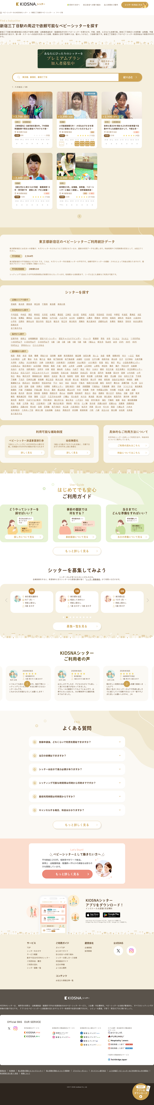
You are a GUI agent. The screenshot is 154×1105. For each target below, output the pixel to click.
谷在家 (122, 410)
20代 (121, 342)
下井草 (138, 376)
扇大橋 (114, 410)
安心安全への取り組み (92, 5)
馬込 (13, 403)
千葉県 (45, 304)
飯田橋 (78, 356)
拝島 (30, 396)
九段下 (75, 369)
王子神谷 (129, 359)
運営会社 (3, 1070)
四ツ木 (98, 407)
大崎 (41, 362)
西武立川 (26, 383)
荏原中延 (105, 359)
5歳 (79, 342)
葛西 (53, 366)
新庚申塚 (84, 410)
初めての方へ (74, 5)
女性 (108, 338)
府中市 (105, 318)
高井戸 (109, 383)
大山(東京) (81, 362)
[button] (63, 617)
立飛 (20, 386)
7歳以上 (92, 342)
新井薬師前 (68, 356)
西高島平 (79, 393)
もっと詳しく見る (77, 824)
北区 (139, 314)
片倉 (59, 366)
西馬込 (119, 393)
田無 (26, 386)
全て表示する (16, 328)
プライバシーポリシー (80, 1070)
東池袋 (91, 396)
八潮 (97, 410)
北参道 (129, 410)
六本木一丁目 (27, 410)
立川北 (13, 386)
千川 (55, 383)
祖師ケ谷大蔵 (92, 383)
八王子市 (63, 318)
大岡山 (21, 362)
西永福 (13, 393)
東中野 (134, 396)
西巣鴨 (70, 393)
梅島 (49, 359)
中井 (79, 390)
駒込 (18, 376)
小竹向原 (131, 373)
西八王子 (110, 393)
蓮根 (36, 396)
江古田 (87, 359)
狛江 (13, 376)
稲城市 (120, 321)
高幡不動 (125, 383)
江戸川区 (53, 318)
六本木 (129, 407)
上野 (24, 359)
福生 (104, 400)
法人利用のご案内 (111, 5)
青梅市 (97, 318)
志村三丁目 (129, 376)
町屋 (18, 403)
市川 (124, 356)
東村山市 (30, 321)
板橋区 (21, 318)
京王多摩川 (120, 369)
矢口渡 (65, 407)
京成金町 (55, 373)
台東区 (52, 314)
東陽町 (13, 390)
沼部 (131, 393)
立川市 (72, 318)
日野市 (21, 321)
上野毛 (97, 366)
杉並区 (125, 314)
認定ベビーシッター (48, 338)
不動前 (111, 400)
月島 (119, 386)
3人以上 (125, 338)
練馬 (13, 396)
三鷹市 (89, 318)
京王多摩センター (134, 369)
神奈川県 (61, 304)
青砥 (18, 356)
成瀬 (133, 390)
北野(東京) (30, 369)
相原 (13, 356)
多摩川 (39, 386)
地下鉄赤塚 (58, 359)
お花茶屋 (37, 366)
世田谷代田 (46, 383)
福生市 (56, 321)
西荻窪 (37, 393)
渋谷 (120, 376)
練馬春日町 (21, 396)
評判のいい (26, 345)
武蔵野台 (14, 407)
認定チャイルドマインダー (70, 338)
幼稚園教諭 (33, 338)
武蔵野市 (81, 318)
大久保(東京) (31, 362)
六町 (91, 410)
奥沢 (113, 362)
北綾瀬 (134, 366)
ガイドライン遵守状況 (98, 1070)
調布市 (121, 318)
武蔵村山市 (103, 321)
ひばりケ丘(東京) (33, 400)
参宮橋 (90, 376)
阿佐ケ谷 (44, 356)
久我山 (68, 369)
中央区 (23, 314)
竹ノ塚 (134, 383)
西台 (94, 393)
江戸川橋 (96, 359)
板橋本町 (116, 356)
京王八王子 (25, 373)
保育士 (23, 338)
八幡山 (66, 396)
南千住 (77, 403)
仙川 (61, 383)
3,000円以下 (43, 342)
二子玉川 (79, 400)
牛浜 (35, 359)
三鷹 (49, 403)
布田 (87, 400)
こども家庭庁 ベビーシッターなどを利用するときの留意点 (128, 1070)
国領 (123, 373)
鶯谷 (30, 359)
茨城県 (13, 304)
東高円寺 (117, 396)
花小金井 (75, 396)
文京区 (45, 314)
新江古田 (49, 379)
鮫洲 (83, 376)
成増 (127, 390)
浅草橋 (53, 356)
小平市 (13, 321)
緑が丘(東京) (58, 403)
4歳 (74, 342)
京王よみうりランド (40, 373)
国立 (82, 369)
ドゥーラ (87, 338)
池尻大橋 (87, 356)
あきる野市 (138, 321)
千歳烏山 (96, 386)
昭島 (30, 356)
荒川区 (13, 318)
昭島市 (113, 318)
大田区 (91, 314)
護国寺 (47, 376)
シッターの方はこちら (133, 5)
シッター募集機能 (93, 579)
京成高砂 (74, 373)
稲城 (138, 356)
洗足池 (74, 383)
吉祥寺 (40, 369)
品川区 (76, 314)
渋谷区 (109, 314)
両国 (113, 407)
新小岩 (76, 379)
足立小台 (105, 410)
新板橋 (41, 379)
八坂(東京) (75, 407)
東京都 (52, 304)
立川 (141, 383)
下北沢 (21, 379)
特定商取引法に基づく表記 (9, 1073)
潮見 (106, 376)
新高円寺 (84, 379)
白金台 (57, 410)
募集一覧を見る (77, 626)
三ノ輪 (84, 403)
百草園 (47, 407)
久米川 (95, 369)
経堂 (53, 369)
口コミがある (38, 345)
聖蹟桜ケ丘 (15, 383)
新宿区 (37, 314)
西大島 (29, 393)
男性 (102, 338)
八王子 (43, 396)
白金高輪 (49, 410)
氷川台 (83, 396)
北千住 (21, 369)
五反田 (54, 376)
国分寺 (116, 373)
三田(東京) (40, 403)
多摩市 (113, 321)
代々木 (106, 407)
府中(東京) (95, 400)
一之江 (131, 356)
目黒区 (84, 314)
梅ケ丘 (42, 359)
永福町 (79, 359)
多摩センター (57, 386)
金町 (65, 366)
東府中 (21, 400)
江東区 (68, 314)
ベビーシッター (75, 32)
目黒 (40, 407)
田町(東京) (69, 386)
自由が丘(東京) (118, 379)
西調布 (101, 393)
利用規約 (12, 1070)
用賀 (91, 407)
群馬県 (29, 304)
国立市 (48, 321)
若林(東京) (15, 410)
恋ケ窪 (93, 373)
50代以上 (15, 345)
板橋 (108, 356)
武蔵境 (121, 403)
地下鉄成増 (69, 359)
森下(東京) (56, 407)
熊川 (88, 369)
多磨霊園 (86, 386)
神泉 (100, 379)
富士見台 (69, 400)
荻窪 (101, 362)
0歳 (53, 342)
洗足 (67, 383)
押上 (119, 362)
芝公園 (113, 376)
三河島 (25, 403)
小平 (139, 373)
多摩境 (47, 386)
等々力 (47, 390)
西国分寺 (53, 393)
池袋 (102, 356)
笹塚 (77, 376)
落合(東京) (26, 366)
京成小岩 (64, 373)
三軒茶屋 (98, 376)
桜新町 (70, 376)
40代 (134, 342)
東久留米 (108, 396)
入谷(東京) (15, 359)
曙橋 (36, 356)
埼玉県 (37, 304)
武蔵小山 (113, 403)
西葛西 (45, 393)
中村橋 (113, 390)
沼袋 (126, 393)
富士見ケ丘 (59, 400)
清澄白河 (66, 410)
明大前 (33, 407)
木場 (47, 369)
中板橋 (86, 390)
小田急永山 (15, 366)
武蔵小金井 (102, 403)
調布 (113, 386)
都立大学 (71, 390)
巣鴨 (136, 379)
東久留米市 (91, 321)
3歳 (68, 342)
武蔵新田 (130, 403)
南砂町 (69, 403)
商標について (25, 1073)
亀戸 (117, 366)
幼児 (115, 342)
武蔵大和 (24, 407)
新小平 (93, 379)
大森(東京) (60, 362)
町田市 (128, 318)
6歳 (84, 342)
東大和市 (73, 321)
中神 (92, 390)
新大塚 (68, 379)
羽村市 (128, 321)
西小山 (62, 393)
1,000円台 (135, 338)
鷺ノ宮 (62, 376)
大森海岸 (71, 362)
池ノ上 (96, 356)
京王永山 (14, 373)
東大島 (99, 396)
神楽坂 (46, 366)
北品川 (13, 369)
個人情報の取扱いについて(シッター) (30, 1070)
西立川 (87, 393)
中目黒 (121, 390)
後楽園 (108, 373)
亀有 (111, 366)
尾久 (107, 362)
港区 (30, 314)
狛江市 (64, 321)
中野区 (117, 314)
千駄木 (82, 383)
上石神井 (88, 366)
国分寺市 (40, 321)
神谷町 (104, 366)
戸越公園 (38, 390)
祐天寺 (84, 407)
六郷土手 (120, 407)
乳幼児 (108, 342)
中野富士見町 (102, 390)
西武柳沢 (36, 383)
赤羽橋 (75, 410)
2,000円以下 (30, 342)
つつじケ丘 (128, 386)
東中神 (126, 396)
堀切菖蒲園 (132, 400)
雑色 (102, 383)
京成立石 (84, 373)
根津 (137, 393)
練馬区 (29, 318)
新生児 (100, 342)
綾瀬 (60, 356)
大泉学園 (138, 359)
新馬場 (107, 379)
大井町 (13, 362)
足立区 (37, 318)
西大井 (21, 393)
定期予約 (14, 338)
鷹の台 (116, 383)
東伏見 (13, 400)
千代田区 (14, 314)
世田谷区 (100, 314)
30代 (128, 342)
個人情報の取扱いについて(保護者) (58, 1070)
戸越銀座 (28, 390)
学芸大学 (125, 366)
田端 (32, 386)
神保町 (129, 379)
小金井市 (137, 318)
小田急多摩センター (131, 362)
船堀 (118, 400)
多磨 (78, 386)
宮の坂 (92, 403)
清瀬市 (82, 321)
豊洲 (53, 390)
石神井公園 (31, 379)
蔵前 (102, 369)
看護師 (96, 338)
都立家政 (61, 390)
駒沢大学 (26, 376)
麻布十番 (39, 410)
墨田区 (60, 314)
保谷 (123, 400)
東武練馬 (138, 386)
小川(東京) (92, 362)
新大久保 (59, 379)
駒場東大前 (37, 376)
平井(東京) (47, 400)
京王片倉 (110, 369)
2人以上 (115, 338)
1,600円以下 (16, 342)
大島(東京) (49, 362)
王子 (121, 359)
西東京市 (14, 325)
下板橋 (13, 379)
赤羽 (24, 356)
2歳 (63, 342)
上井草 (71, 366)
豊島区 (132, 314)
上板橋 (79, 366)
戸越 (20, 390)
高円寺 (100, 373)
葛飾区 (45, 318)
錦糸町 (60, 369)
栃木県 (21, 304)
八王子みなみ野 (54, 396)
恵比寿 (114, 359)
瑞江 (32, 403)
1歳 (58, 342)
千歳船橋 (105, 386)
